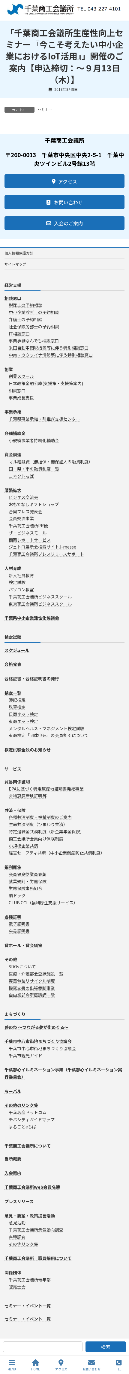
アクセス (61, 1369)
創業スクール (21, 376)
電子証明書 (19, 924)
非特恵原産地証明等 (27, 796)
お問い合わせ (91, 1369)
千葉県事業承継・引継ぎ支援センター (44, 419)
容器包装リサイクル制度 (32, 981)
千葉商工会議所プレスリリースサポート (46, 554)
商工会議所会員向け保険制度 (36, 839)
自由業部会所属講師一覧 (32, 995)
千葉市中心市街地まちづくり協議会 (42, 1049)
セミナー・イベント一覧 (27, 1306)
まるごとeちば (22, 1127)
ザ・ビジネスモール (27, 533)
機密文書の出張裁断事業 (32, 988)
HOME (35, 1369)
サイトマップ (15, 263)
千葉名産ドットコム (27, 1113)
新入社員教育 (21, 575)
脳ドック (17, 896)
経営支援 (12, 285)
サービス (12, 769)
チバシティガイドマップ (32, 1119)
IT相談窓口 (19, 334)
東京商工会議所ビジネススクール (40, 604)
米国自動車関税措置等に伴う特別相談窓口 (48, 348)
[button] (64, 181)
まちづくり (15, 1014)
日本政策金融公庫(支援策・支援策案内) (46, 384)
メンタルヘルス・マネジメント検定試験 (46, 728)
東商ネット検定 (23, 721)
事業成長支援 (21, 398)
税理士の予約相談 (25, 305)
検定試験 (17, 583)
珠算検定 (17, 707)
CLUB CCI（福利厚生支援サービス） (43, 903)
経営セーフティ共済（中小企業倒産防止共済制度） (57, 853)
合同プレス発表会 (25, 511)
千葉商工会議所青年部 (30, 1280)
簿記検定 (17, 700)
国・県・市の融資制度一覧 (34, 469)
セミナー (45, 109)
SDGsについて (22, 967)
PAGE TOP (119, 1346)
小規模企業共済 (23, 846)
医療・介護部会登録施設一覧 (36, 974)
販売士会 (17, 1287)
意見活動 (17, 1223)
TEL (118, 1369)
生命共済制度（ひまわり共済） (38, 825)
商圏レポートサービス (30, 540)
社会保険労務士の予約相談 (34, 327)
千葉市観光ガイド (25, 1056)
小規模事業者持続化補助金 (34, 440)
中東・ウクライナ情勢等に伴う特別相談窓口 (51, 355)
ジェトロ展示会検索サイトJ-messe (42, 547)
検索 (105, 1346)
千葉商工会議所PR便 (28, 526)
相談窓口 (17, 390)
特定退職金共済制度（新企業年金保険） (46, 831)
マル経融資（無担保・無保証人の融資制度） (51, 462)
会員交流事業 (21, 519)
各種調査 (17, 1237)
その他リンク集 (23, 1244)
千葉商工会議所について (27, 1146)
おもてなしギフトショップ (34, 504)
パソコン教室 (21, 590)
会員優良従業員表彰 (27, 874)
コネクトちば (21, 476)
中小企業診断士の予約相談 (34, 312)
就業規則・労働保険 (27, 881)
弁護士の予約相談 (25, 319)
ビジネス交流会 (23, 497)
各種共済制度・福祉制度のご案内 (40, 817)
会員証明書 (19, 931)
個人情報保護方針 (18, 252)
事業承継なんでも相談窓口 (34, 341)
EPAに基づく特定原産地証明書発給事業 (46, 789)
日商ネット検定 (23, 714)
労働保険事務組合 (25, 889)
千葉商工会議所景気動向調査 (36, 1230)
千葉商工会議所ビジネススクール (40, 597)
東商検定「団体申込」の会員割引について (48, 736)
